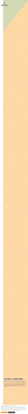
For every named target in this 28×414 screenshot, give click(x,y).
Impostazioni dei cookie (11, 412)
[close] (26, 404)
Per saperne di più (17, 410)
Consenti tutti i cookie (4, 412)
